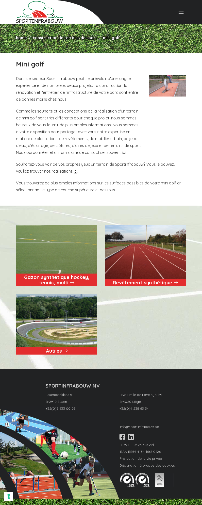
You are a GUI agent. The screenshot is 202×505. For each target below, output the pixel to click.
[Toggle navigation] (180, 12)
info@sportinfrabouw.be (139, 426)
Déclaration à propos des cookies (147, 465)
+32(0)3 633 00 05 (61, 408)
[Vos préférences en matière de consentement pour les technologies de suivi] (8, 496)
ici (124, 152)
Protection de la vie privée (140, 458)
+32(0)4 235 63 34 (134, 408)
